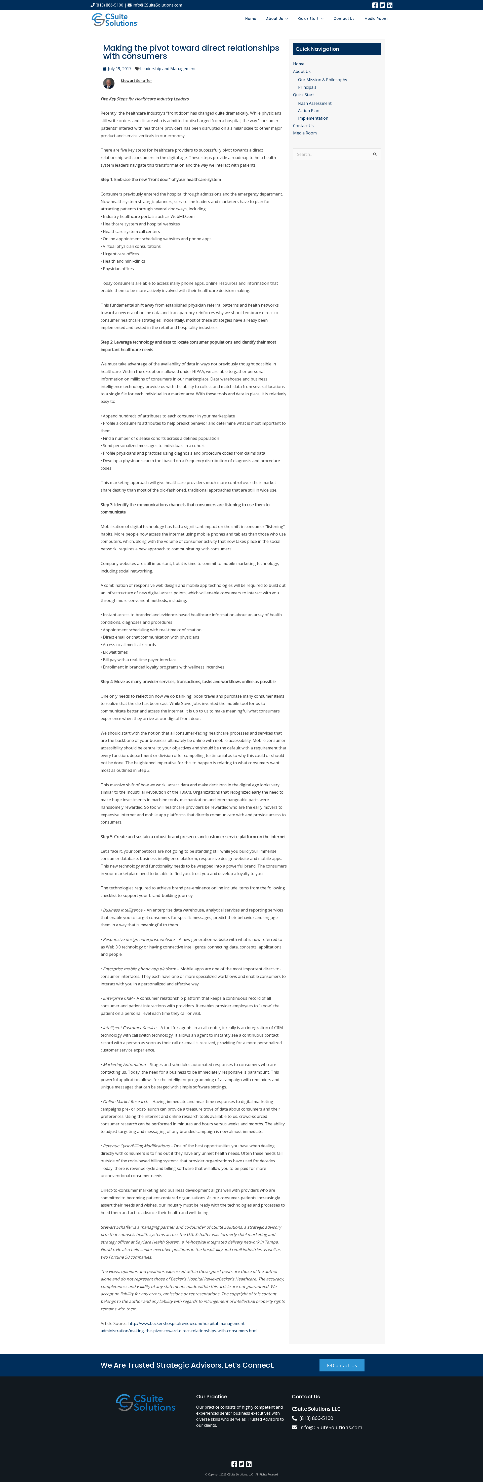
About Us (274, 18)
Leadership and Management (168, 68)
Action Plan (308, 110)
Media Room (376, 18)
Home (250, 18)
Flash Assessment (315, 103)
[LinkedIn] (389, 5)
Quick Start (308, 18)
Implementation (313, 118)
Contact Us (344, 18)
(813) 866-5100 (109, 5)
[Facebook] (375, 5)
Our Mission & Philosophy (322, 79)
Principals (307, 87)
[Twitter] (382, 5)
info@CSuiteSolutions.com (157, 5)
